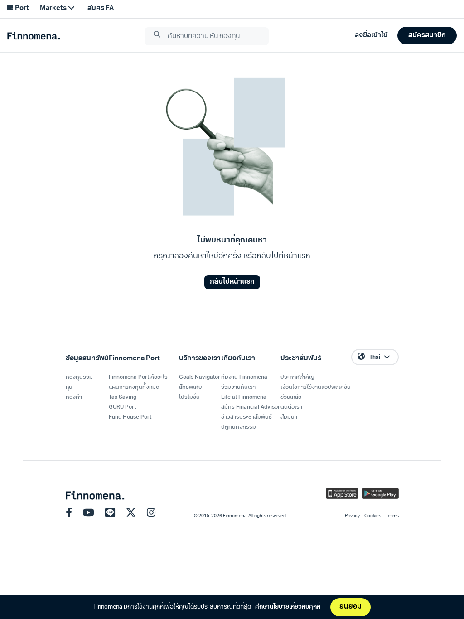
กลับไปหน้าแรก (232, 282)
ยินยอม (350, 607)
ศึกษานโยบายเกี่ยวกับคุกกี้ (287, 607)
